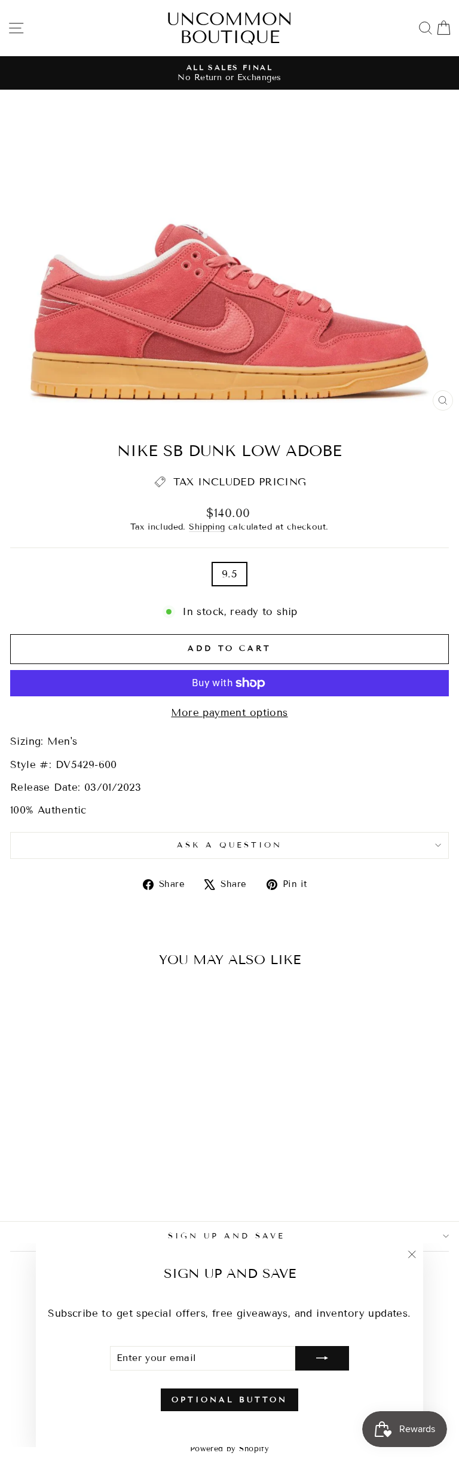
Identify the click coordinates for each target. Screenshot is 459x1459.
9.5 (229, 574)
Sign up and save (226, 1236)
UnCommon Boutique (230, 28)
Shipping (207, 527)
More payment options (229, 712)
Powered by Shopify (229, 1449)
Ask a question (229, 845)
